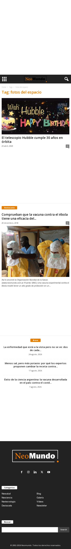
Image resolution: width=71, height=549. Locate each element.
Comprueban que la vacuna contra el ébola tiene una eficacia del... (35, 216)
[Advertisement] (35, 37)
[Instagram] (29, 472)
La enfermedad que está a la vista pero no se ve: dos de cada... (36, 348)
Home (4, 87)
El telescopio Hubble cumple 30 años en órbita (32, 140)
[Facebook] (22, 472)
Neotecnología (8, 501)
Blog (39, 493)
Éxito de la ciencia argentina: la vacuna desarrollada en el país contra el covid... (35, 381)
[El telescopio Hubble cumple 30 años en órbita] (35, 116)
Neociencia (7, 497)
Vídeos (40, 501)
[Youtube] (49, 472)
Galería (40, 497)
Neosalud (6, 493)
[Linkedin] (36, 472)
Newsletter (42, 505)
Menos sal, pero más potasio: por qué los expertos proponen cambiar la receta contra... (35, 365)
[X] (42, 472)
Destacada (7, 505)
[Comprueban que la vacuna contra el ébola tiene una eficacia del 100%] (35, 251)
